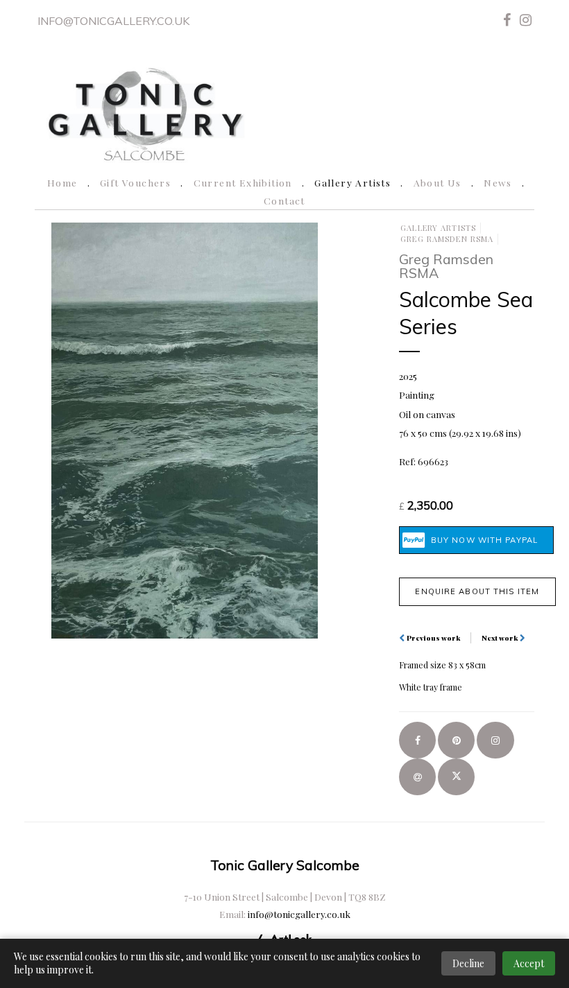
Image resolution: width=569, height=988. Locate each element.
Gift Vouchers (135, 182)
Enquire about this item (477, 591)
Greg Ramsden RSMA (446, 239)
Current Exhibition (243, 182)
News (498, 182)
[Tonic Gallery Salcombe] (145, 112)
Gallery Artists (352, 182)
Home (62, 182)
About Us (437, 182)
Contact (284, 200)
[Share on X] (456, 777)
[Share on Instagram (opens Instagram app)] (495, 740)
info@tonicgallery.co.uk (113, 21)
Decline (468, 963)
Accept (528, 963)
